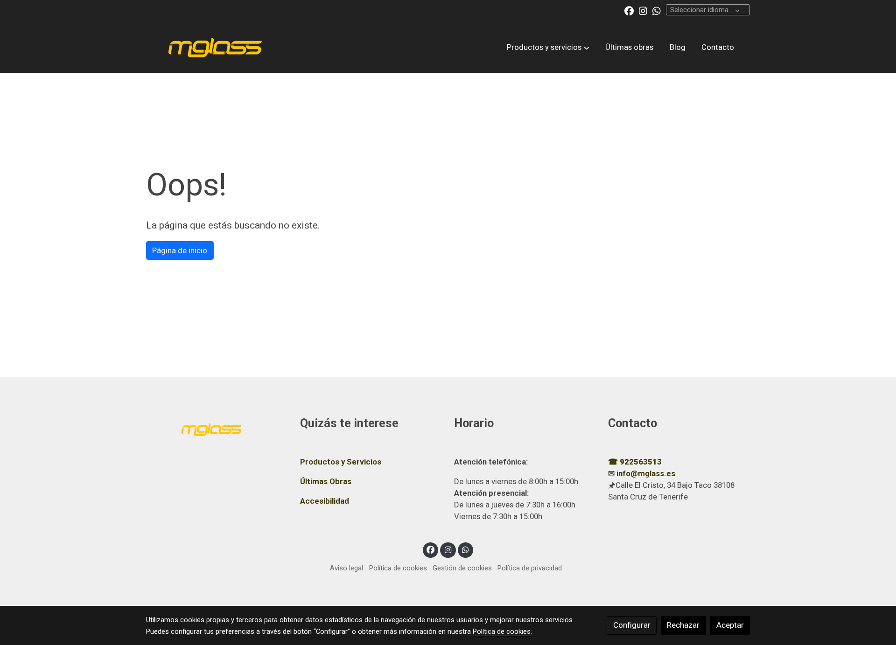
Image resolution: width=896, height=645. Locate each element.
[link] (215, 47)
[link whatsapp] (656, 10)
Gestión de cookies (462, 568)
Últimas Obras (325, 481)
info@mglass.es (645, 473)
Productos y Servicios (340, 461)
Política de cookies (398, 568)
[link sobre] (217, 428)
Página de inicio (179, 250)
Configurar (632, 625)
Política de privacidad (529, 568)
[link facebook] (629, 10)
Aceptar (730, 625)
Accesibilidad (324, 501)
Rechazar (683, 625)
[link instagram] (643, 10)
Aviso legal (346, 568)
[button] (548, 47)
